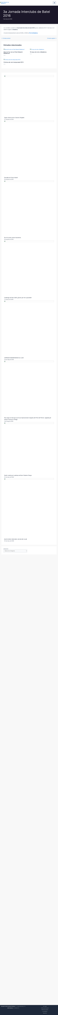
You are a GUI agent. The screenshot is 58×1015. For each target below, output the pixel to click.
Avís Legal (45, 1006)
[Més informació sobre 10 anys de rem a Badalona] (37, 49)
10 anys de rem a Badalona (38, 52)
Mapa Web (45, 1013)
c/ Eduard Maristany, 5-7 (21, 1006)
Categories (5, 548)
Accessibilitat (45, 1011)
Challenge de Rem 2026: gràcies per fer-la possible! (18, 297)
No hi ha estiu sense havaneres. (12, 237)
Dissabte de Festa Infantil (11, 177)
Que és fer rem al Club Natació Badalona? (13, 52)
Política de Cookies (45, 1009)
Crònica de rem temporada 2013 (13, 62)
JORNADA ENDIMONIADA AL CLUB (13, 357)
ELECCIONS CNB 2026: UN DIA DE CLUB (15, 539)
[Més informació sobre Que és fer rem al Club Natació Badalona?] (14, 49)
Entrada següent (51, 38)
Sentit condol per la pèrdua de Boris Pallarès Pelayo (18, 475)
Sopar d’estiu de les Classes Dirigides (14, 117)
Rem (4, 55)
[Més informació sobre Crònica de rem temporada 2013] (12, 59)
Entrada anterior (6, 38)
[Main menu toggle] (54, 2)
